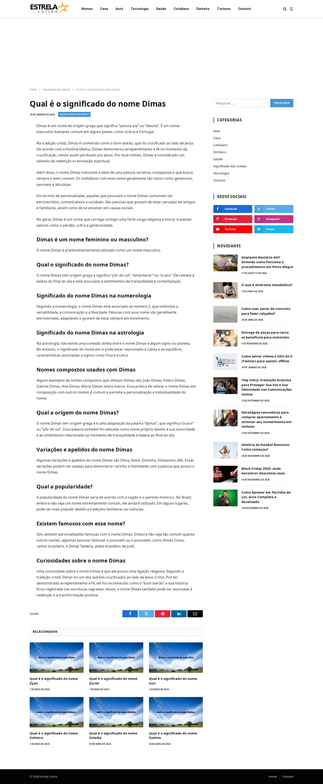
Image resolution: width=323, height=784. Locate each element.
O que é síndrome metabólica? (266, 285)
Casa (104, 9)
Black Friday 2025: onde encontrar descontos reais (263, 470)
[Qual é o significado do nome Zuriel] (116, 657)
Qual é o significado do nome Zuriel (113, 680)
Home (273, 776)
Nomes (87, 9)
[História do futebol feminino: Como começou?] (225, 450)
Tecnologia (140, 9)
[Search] (284, 9)
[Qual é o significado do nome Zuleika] (116, 712)
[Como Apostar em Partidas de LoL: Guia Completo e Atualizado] (225, 498)
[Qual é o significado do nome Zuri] (176, 657)
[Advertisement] (161, 53)
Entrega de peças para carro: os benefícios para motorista (265, 334)
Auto (119, 9)
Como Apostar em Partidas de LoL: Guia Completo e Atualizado (266, 497)
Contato (244, 9)
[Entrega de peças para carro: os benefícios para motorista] (225, 338)
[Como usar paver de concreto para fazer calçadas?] (225, 314)
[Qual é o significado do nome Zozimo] (176, 712)
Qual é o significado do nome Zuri (173, 680)
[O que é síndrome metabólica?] (225, 290)
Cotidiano (181, 9)
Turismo (223, 9)
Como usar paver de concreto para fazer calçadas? (265, 310)
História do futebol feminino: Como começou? (265, 446)
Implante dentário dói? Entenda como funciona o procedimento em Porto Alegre (267, 262)
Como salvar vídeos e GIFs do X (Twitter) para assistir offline (266, 358)
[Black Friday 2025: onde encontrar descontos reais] (225, 474)
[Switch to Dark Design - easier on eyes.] (291, 9)
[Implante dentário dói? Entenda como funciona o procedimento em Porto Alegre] (225, 263)
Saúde (161, 9)
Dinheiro (203, 9)
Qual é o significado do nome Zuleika (113, 735)
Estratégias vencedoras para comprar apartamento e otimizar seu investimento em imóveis (266, 419)
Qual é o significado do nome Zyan (54, 680)
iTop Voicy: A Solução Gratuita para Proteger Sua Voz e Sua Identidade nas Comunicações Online (266, 387)
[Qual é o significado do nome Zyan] (56, 657)
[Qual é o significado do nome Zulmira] (56, 712)
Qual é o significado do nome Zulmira (54, 735)
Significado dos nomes (74, 114)
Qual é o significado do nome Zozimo (173, 735)
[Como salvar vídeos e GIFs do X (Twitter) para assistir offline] (225, 361)
